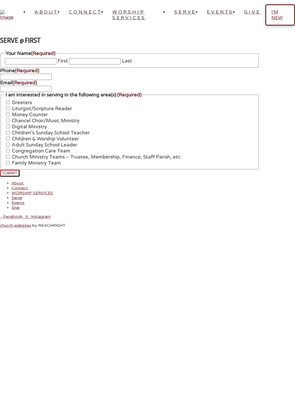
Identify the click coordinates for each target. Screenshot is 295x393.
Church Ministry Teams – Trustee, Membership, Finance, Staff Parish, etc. (96, 157)
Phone (19, 71)
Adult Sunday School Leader (44, 145)
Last (127, 61)
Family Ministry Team (36, 163)
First (63, 61)
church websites (15, 225)
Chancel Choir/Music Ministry (46, 121)
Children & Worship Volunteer (45, 139)
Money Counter (30, 115)
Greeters (22, 103)
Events (18, 202)
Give (16, 207)
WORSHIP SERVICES (32, 192)
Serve (17, 197)
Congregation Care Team (41, 151)
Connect (20, 188)
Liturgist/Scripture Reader (42, 109)
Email (18, 83)
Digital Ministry (29, 127)
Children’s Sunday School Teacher (51, 133)
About (18, 183)
